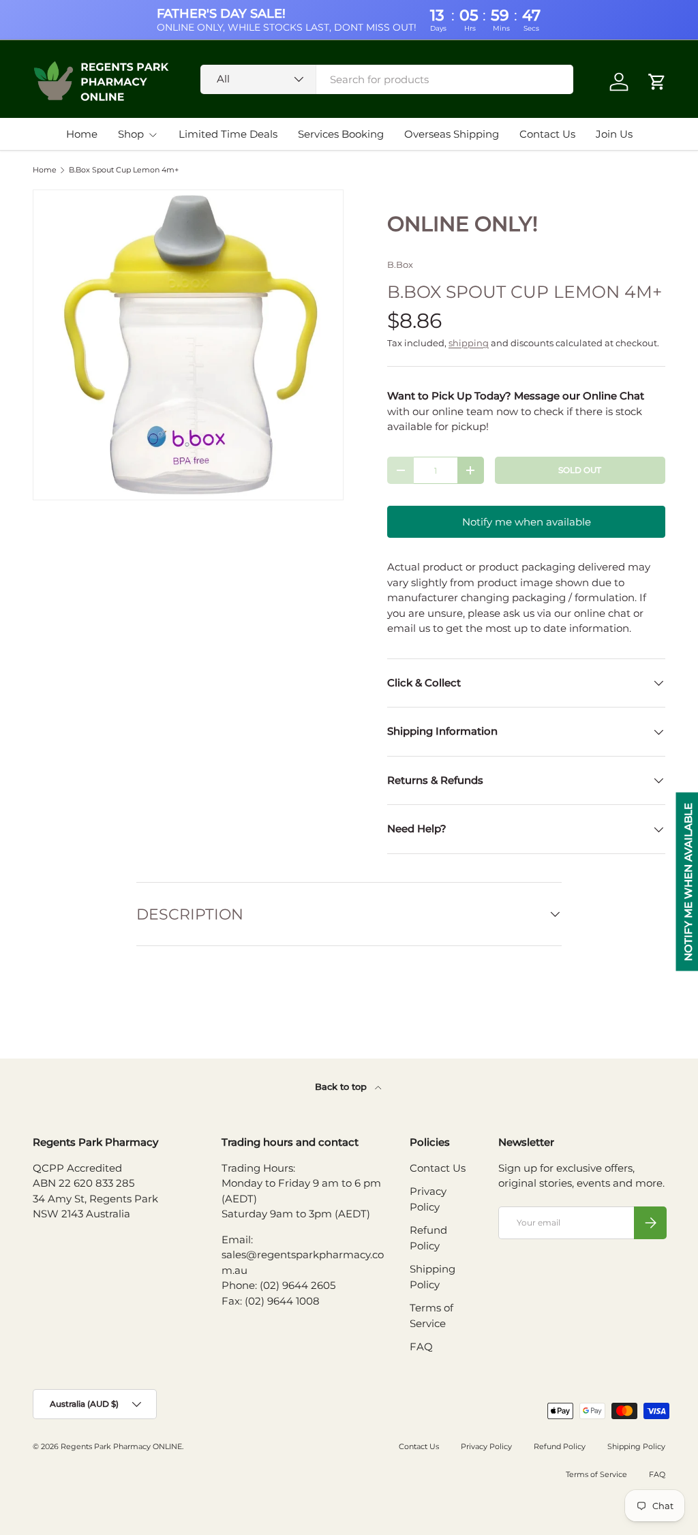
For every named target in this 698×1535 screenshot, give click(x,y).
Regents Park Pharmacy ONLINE (121, 1446)
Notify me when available (526, 521)
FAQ (421, 1346)
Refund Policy (560, 1446)
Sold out (579, 470)
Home (81, 133)
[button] (657, 82)
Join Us (614, 133)
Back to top (342, 1086)
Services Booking (341, 133)
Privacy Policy (486, 1446)
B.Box (400, 264)
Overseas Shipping (451, 133)
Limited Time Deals (228, 133)
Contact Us (547, 133)
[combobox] (386, 79)
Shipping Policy (636, 1446)
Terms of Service (596, 1474)
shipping (469, 342)
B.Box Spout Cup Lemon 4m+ (124, 170)
